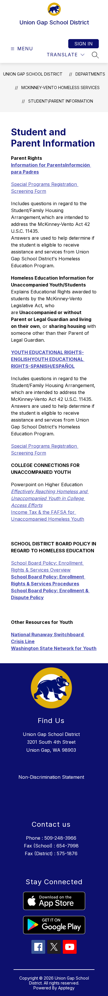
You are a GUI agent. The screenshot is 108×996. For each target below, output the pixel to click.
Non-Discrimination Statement (51, 777)
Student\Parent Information (60, 101)
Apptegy (66, 987)
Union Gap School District (32, 74)
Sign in (83, 44)
